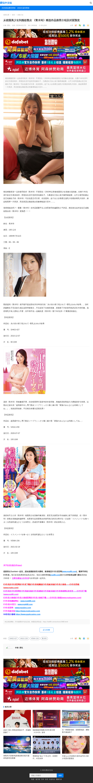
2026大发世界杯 (23, 8)
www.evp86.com (69, 571)
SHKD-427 (13, 638)
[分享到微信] (79, 25)
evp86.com (55, 575)
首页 (13, 15)
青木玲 (44, 638)
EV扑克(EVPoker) (14, 565)
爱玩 (9, 25)
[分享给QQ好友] (84, 25)
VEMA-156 (35, 638)
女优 (46, 779)
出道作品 (52, 779)
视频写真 (59, 779)
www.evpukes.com (23, 608)
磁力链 (38, 779)
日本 (42, 779)
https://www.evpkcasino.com (27, 611)
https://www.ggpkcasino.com (28, 614)
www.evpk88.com (27, 601)
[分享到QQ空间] (88, 25)
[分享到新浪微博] (75, 25)
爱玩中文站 (6, 2)
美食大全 (20, 15)
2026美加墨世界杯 (9, 8)
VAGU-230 (24, 638)
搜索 (60, 775)
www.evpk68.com (25, 604)
